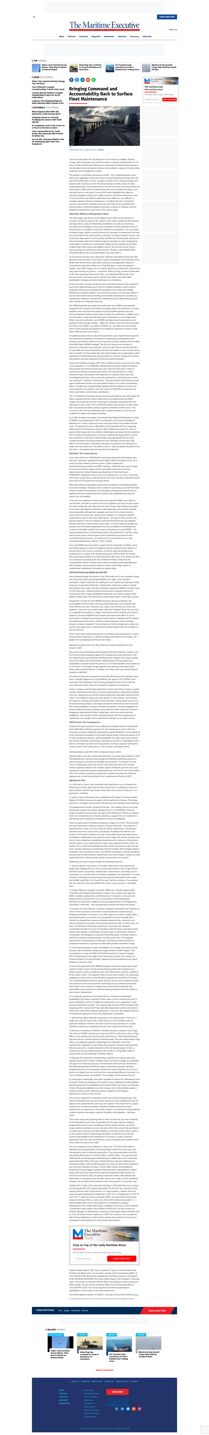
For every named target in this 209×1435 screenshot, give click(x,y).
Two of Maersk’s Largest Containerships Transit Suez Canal (48, 88)
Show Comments (104, 1370)
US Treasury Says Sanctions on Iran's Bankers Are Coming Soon (127, 67)
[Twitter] (128, 1409)
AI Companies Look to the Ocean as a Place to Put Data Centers (48, 126)
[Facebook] (117, 1409)
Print (60, 1311)
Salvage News (89, 1403)
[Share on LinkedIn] (82, 80)
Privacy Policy (122, 1381)
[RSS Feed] (134, 1409)
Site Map (134, 1381)
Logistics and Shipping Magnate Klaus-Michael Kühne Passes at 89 (47, 102)
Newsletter (109, 36)
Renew (85, 1311)
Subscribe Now (122, 1259)
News (61, 1390)
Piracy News (88, 1390)
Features (72, 36)
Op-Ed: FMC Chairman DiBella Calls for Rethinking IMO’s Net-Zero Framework (48, 141)
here (136, 1295)
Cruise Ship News (91, 1397)
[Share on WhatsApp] (93, 80)
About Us (75, 1381)
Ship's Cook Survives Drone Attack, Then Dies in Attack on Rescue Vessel (54, 67)
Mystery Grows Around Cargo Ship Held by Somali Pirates (164, 67)
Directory (134, 36)
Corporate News (90, 1417)
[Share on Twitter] (77, 80)
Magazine (96, 36)
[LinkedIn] (122, 1409)
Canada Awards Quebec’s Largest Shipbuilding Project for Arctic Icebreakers (47, 95)
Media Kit (173, 30)
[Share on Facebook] (71, 80)
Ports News (88, 1400)
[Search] (34, 17)
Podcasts (83, 36)
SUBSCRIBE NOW (167, 17)
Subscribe (147, 36)
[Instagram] (139, 1409)
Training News (89, 1407)
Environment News (92, 1413)
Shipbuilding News (91, 1393)
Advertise (122, 36)
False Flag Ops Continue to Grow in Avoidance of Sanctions (90, 67)
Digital (67, 1311)
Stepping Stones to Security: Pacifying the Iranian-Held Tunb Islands (47, 119)
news (61, 36)
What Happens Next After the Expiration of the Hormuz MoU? (46, 112)
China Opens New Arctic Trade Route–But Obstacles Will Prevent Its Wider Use (47, 133)
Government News (91, 1410)
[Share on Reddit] (88, 80)
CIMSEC (101, 150)
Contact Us (109, 1381)
